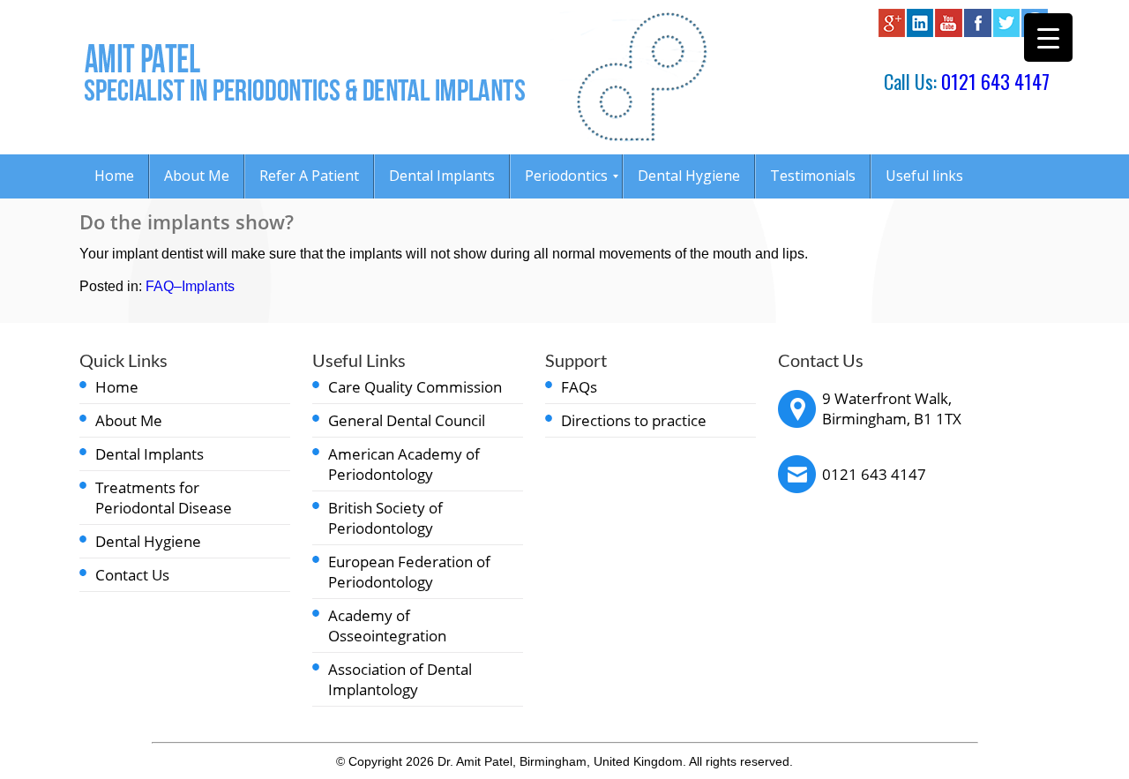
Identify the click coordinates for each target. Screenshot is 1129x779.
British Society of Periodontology (385, 518)
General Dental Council (406, 420)
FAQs (579, 387)
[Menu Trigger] (1048, 37)
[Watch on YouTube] (948, 32)
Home (116, 387)
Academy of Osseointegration (387, 625)
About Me (128, 420)
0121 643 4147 (995, 81)
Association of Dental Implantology (400, 679)
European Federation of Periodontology (409, 571)
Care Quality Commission (415, 387)
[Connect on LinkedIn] (920, 32)
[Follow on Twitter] (1006, 32)
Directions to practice (634, 420)
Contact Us (132, 575)
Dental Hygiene (148, 541)
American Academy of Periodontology (404, 464)
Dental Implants (149, 454)
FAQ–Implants (190, 286)
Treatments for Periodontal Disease (163, 497)
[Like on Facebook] (977, 32)
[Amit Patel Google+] (892, 32)
